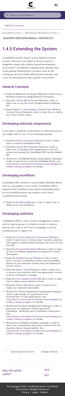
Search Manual (23, 285)
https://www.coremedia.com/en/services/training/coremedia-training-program (34, 165)
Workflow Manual (25, 202)
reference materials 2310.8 (40, 33)
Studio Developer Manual (29, 140)
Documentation (11, 33)
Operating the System (22, 351)
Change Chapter (49, 351)
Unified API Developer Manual (31, 100)
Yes (47, 369)
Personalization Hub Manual (30, 278)
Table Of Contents (14, 25)
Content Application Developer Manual (36, 237)
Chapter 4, (35, 109)
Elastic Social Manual (27, 269)
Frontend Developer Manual (30, 249)
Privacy (25, 392)
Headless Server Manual (28, 258)
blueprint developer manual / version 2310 (28, 38)
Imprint (44, 392)
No (46, 375)
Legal (35, 392)
